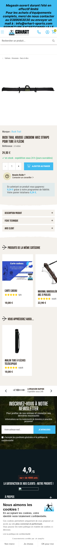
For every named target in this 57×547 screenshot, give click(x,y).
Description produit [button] (13, 212)
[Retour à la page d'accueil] (19, 32)
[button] (28, 478)
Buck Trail (16, 131)
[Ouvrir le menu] (2, 32)
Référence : (8, 146)
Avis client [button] (9, 228)
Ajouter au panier (41, 166)
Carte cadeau (11, 290)
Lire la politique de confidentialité (16, 534)
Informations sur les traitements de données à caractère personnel (28, 420)
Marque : (6, 131)
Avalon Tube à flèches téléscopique (15, 362)
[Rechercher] (53, 40)
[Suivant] (51, 391)
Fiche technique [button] (11, 220)
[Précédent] (6, 391)
